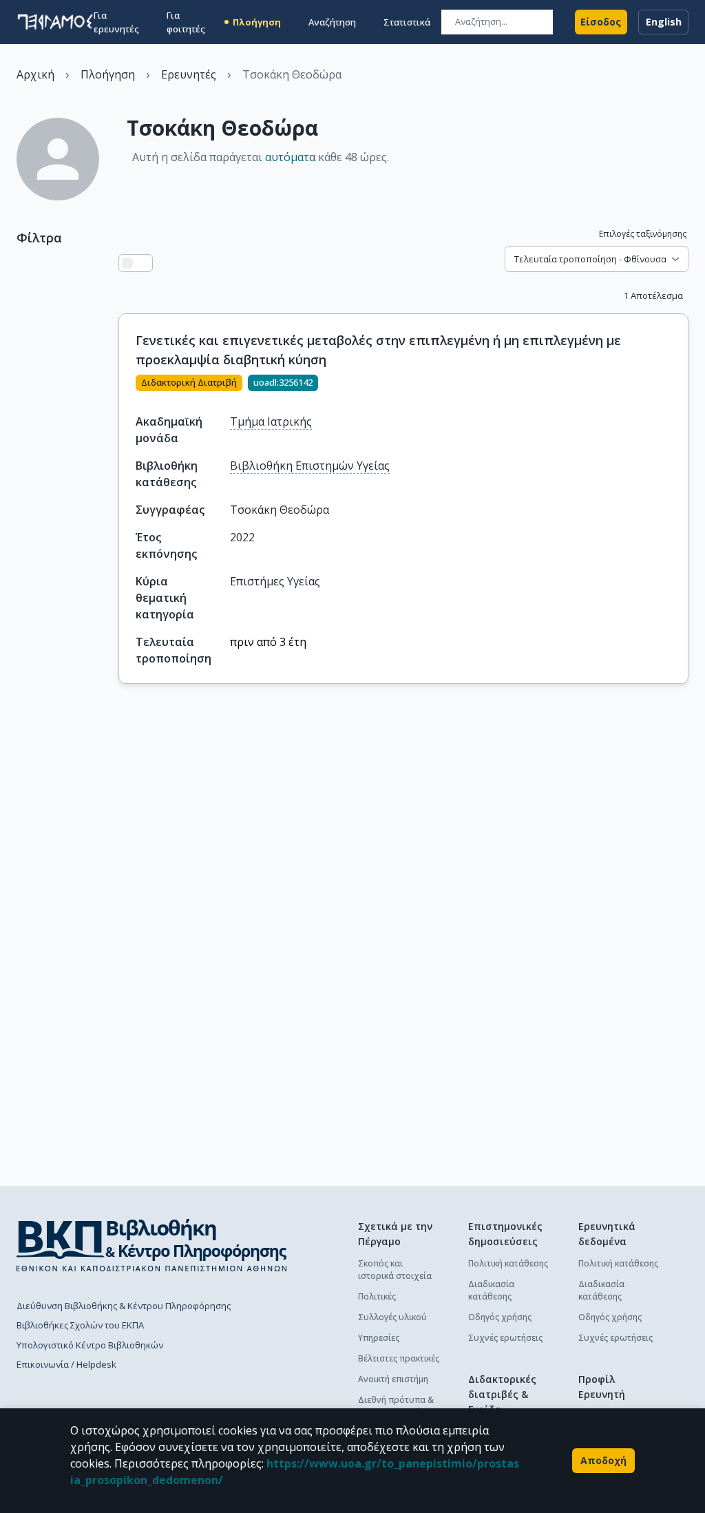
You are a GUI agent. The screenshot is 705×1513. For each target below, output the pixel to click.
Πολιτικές (377, 1296)
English (664, 21)
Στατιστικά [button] (406, 22)
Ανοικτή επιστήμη (393, 1379)
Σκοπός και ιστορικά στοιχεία (395, 1270)
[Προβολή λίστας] (127, 263)
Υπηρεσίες (378, 1338)
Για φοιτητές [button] (186, 22)
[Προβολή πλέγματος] (143, 263)
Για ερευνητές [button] (116, 22)
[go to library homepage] (152, 1245)
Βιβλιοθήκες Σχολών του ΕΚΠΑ (80, 1325)
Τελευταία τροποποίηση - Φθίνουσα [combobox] (590, 259)
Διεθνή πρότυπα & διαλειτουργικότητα (398, 1406)
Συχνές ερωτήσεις (505, 1338)
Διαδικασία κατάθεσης (491, 1290)
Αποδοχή (603, 1460)
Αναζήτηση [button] (332, 22)
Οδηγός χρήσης (500, 1317)
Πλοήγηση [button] (257, 22)
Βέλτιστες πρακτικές (398, 1358)
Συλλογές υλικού (392, 1317)
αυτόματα (290, 157)
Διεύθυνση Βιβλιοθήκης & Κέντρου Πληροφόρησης (124, 1306)
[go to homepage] (55, 22)
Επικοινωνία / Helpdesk (66, 1364)
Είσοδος (600, 21)
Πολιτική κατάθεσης (508, 1263)
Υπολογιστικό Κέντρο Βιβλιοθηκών (90, 1345)
